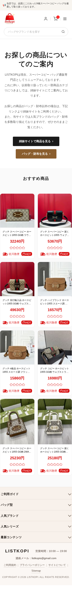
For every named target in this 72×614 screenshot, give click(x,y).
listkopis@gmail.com (44, 558)
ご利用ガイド (10, 494)
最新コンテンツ (11, 537)
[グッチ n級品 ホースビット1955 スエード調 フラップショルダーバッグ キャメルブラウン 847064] (17, 348)
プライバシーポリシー (32, 565)
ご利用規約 (10, 565)
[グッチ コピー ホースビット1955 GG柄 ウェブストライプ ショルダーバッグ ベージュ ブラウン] (55, 348)
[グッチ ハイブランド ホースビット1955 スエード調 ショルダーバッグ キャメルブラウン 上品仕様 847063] (55, 279)
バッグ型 (7, 504)
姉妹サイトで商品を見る (36, 141)
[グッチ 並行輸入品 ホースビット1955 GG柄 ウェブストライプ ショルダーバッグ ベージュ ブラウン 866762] (17, 279)
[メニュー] (65, 19)
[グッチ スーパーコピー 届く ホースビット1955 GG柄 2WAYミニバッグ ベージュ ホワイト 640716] (55, 421)
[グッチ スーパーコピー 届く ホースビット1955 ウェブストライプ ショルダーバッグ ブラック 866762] (55, 211)
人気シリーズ (10, 526)
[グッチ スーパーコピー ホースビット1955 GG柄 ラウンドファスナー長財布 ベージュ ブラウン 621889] (17, 211)
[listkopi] (9, 19)
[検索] (63, 31)
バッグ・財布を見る (36, 153)
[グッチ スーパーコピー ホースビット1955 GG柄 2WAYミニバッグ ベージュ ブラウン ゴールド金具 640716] (17, 421)
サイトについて (57, 565)
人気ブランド (10, 515)
